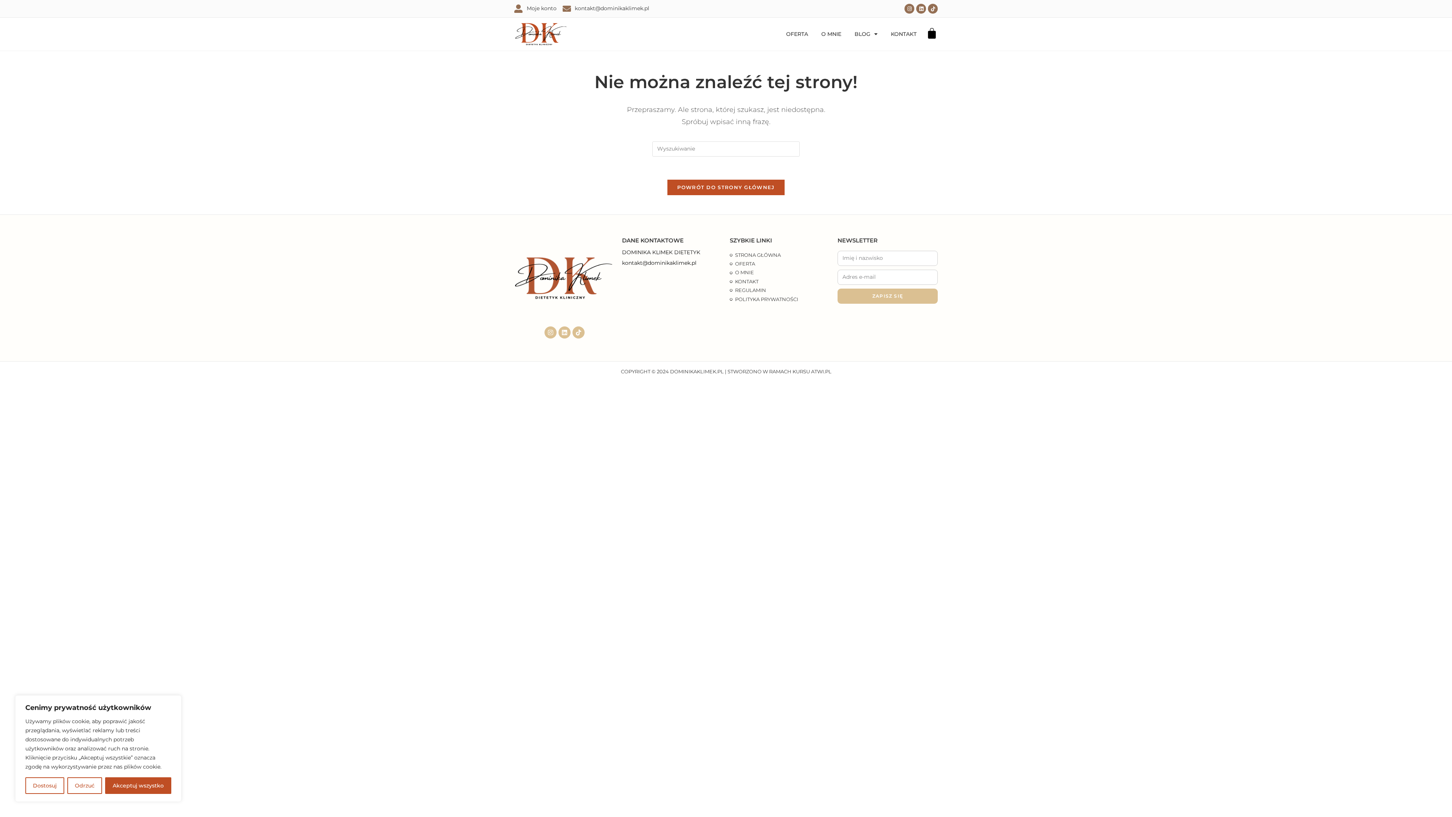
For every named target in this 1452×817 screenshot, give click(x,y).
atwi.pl (821, 371)
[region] (98, 748)
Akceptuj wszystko (138, 785)
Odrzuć (85, 785)
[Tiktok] (933, 9)
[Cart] (932, 33)
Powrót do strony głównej (725, 187)
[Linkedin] (921, 9)
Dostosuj (45, 785)
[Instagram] (909, 9)
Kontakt (904, 34)
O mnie (831, 34)
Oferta (797, 34)
